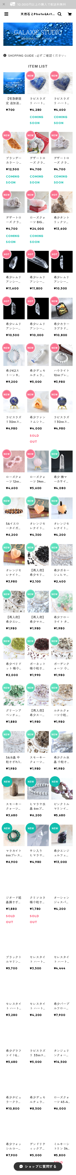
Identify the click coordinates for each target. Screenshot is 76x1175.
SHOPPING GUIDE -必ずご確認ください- (37, 56)
